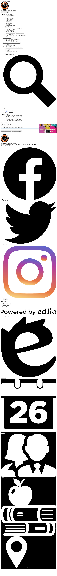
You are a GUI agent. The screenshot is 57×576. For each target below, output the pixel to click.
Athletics (8, 49)
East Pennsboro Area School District (14, 115)
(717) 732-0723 (23, 144)
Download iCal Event (18, 127)
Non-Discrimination (7, 303)
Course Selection (10, 30)
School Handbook (10, 23)
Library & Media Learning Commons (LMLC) (16, 35)
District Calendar (10, 19)
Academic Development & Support (14, 28)
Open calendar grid (16, 131)
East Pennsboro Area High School (13, 118)
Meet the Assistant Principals (12, 17)
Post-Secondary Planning (11, 31)
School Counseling (10, 40)
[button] (7, 14)
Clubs (7, 50)
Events (2, 128)
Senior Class (9, 53)
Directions (29, 567)
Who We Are (9, 20)
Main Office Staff (10, 18)
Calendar (8, 44)
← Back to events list (6, 131)
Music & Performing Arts (11, 51)
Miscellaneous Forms (10, 25)
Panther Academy (10, 36)
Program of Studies (10, 29)
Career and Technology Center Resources (15, 33)
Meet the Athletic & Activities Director (14, 48)
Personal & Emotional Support (13, 41)
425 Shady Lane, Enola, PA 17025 (8, 144)
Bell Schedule (9, 21)
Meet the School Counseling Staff (13, 39)
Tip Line (5, 306)
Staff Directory (9, 34)
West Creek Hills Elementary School (14, 120)
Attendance (8, 24)
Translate (11, 112)
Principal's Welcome (10, 15)
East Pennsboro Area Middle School (14, 119)
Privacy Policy (6, 305)
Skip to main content (5, 1)
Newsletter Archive (10, 45)
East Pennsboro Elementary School (14, 116)
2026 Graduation (10, 54)
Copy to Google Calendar (6, 127)
